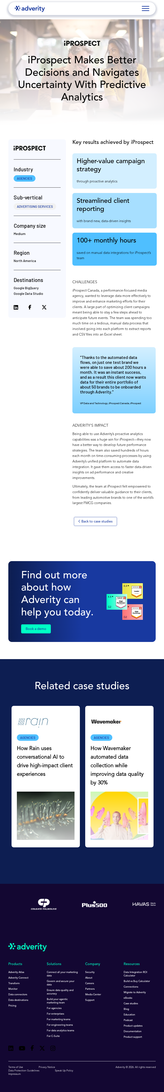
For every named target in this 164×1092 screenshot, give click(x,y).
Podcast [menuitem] (128, 1020)
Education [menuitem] (129, 1015)
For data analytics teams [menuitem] (60, 1030)
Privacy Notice (47, 1067)
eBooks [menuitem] (128, 998)
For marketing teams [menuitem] (58, 1019)
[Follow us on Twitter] (42, 1049)
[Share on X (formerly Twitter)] (44, 308)
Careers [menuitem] (89, 983)
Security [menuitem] (90, 972)
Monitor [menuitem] (13, 989)
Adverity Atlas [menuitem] (16, 972)
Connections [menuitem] (131, 987)
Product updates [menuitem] (133, 1026)
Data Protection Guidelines (23, 1070)
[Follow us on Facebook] (32, 1049)
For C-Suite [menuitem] (53, 1036)
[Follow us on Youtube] (22, 1049)
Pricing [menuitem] (12, 1006)
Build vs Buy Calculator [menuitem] (137, 981)
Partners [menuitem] (90, 989)
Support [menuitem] (89, 1000)
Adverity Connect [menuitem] (18, 978)
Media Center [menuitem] (93, 994)
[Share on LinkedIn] (16, 308)
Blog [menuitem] (126, 1009)
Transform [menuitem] (14, 983)
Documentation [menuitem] (133, 1031)
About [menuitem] (88, 978)
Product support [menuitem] (133, 1037)
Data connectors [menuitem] (17, 994)
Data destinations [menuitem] (18, 1000)
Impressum (14, 1074)
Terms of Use (15, 1067)
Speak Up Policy (64, 1070)
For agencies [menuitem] (54, 1008)
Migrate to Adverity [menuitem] (135, 992)
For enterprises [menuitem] (55, 1014)
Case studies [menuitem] (131, 1003)
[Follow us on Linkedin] (10, 1049)
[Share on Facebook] (29, 308)
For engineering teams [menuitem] (60, 1025)
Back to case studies (97, 521)
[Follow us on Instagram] (53, 1049)
